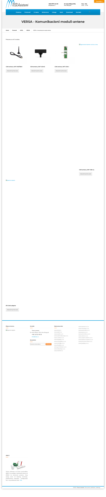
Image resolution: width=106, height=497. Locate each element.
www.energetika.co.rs (60, 341)
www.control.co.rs (59, 337)
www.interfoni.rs (58, 350)
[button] (89, 12)
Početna (18, 12)
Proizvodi (27, 12)
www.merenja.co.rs (84, 328)
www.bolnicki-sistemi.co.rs (86, 339)
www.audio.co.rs (58, 334)
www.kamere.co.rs (84, 326)
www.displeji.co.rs (59, 339)
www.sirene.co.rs (83, 336)
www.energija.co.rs (59, 343)
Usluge (54, 12)
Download (69, 12)
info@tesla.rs (35, 336)
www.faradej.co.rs (59, 345)
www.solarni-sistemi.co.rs (85, 337)
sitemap (98, 487)
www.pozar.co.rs (83, 332)
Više (20, 480)
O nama (36, 12)
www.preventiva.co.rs (84, 334)
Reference (45, 12)
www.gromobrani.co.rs (60, 347)
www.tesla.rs (57, 330)
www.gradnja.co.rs (84, 343)
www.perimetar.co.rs (84, 330)
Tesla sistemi (80, 487)
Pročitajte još (12, 71)
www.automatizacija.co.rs (61, 335)
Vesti (61, 12)
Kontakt (78, 12)
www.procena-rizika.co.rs (85, 341)
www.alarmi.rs (58, 332)
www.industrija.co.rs (59, 349)
